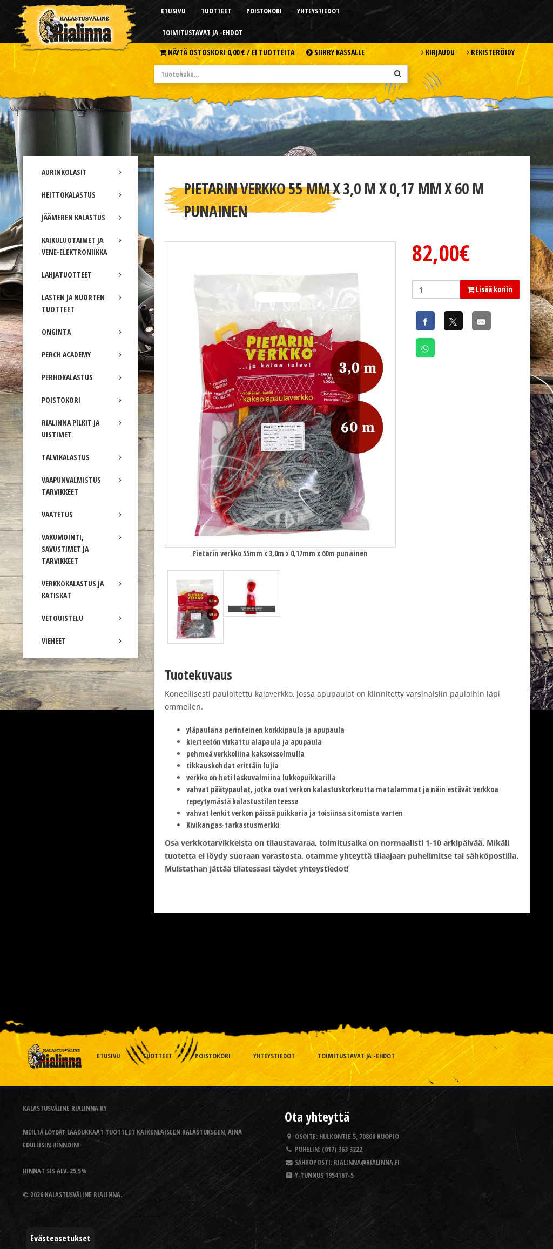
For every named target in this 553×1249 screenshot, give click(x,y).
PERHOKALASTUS (67, 377)
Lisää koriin (493, 289)
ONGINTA (56, 332)
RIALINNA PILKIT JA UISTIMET (70, 428)
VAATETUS (57, 514)
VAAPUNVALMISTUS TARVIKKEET (71, 486)
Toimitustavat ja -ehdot (202, 32)
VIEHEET (54, 641)
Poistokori (264, 11)
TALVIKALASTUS (66, 457)
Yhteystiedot (318, 11)
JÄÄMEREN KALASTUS (73, 217)
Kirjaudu (439, 52)
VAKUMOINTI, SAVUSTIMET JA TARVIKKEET (65, 549)
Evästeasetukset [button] (60, 1238)
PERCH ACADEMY (66, 354)
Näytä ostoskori (230, 52)
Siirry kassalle (339, 52)
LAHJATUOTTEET (67, 274)
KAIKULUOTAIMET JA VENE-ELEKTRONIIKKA (74, 246)
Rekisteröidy (492, 52)
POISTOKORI (61, 400)
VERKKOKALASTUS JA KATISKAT (73, 589)
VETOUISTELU (62, 618)
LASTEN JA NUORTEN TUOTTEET (73, 303)
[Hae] (398, 73)
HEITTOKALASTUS (69, 195)
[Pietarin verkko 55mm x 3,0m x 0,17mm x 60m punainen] (280, 393)
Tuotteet (216, 11)
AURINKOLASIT (64, 172)
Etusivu (173, 11)
